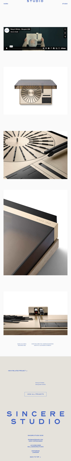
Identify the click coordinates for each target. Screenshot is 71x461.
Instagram (36, 451)
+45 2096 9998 (35, 445)
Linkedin (35, 452)
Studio (64, 3)
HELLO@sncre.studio (35, 446)
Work (6, 3)
